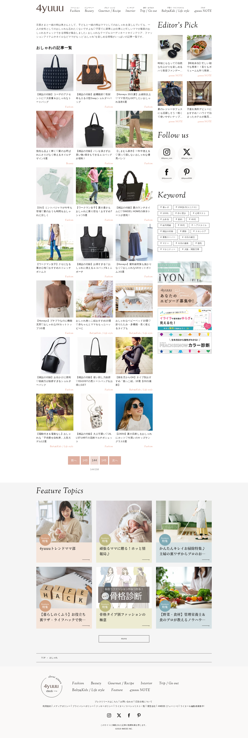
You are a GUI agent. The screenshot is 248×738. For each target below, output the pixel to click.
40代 (193, 219)
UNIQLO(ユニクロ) (187, 207)
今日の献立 (189, 237)
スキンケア (201, 231)
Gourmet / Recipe (121, 683)
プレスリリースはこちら (106, 701)
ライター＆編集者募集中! (192, 706)
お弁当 (166, 219)
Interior (146, 683)
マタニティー (169, 249)
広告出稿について (143, 701)
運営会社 (151, 706)
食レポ (166, 207)
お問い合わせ (126, 701)
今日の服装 (183, 243)
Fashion (78, 683)
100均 (166, 213)
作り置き (182, 213)
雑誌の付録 (168, 231)
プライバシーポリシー (83, 706)
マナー (166, 243)
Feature (117, 690)
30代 (182, 225)
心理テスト (200, 213)
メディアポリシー (61, 706)
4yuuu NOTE (140, 690)
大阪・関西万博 (191, 249)
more (124, 639)
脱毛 (200, 243)
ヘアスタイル (200, 225)
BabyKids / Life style (88, 690)
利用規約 (47, 706)
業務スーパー (169, 237)
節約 (180, 219)
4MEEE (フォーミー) (168, 706)
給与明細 (167, 225)
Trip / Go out (169, 683)
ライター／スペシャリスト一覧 (130, 706)
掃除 (184, 231)
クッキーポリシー (104, 706)
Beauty (96, 683)
